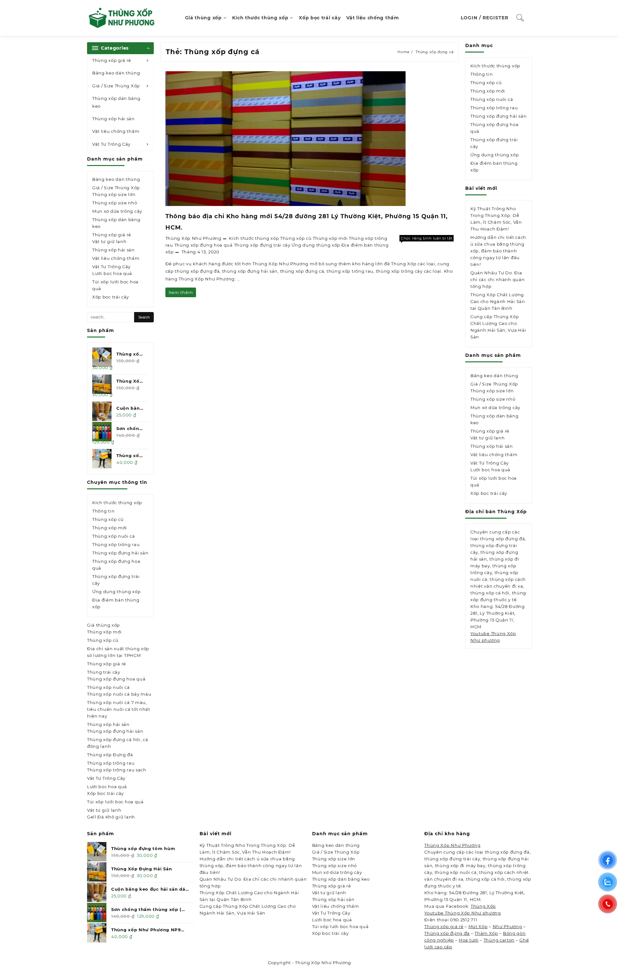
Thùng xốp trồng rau (116, 544)
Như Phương (507, 926)
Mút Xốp (478, 926)
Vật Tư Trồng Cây (111, 144)
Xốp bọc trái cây (110, 296)
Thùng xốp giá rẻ (111, 60)
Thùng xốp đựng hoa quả (116, 678)
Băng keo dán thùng (116, 72)
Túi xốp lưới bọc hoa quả (115, 285)
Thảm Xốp (486, 933)
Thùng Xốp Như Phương (193, 238)
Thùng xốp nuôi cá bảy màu (119, 694)
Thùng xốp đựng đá (447, 933)
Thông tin (103, 511)
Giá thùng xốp (103, 625)
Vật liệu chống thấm (115, 131)
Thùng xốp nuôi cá (113, 536)
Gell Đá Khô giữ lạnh (111, 816)
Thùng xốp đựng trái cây (262, 245)
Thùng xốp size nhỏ (114, 202)
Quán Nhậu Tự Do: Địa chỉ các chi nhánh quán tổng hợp (497, 279)
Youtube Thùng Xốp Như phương (462, 912)
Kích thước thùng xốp (117, 502)
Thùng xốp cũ (107, 519)
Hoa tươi (469, 940)
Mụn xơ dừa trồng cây (117, 211)
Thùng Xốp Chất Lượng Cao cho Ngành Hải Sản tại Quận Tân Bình (497, 301)
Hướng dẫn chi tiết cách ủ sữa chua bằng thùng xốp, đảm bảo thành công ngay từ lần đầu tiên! (498, 251)
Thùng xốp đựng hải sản (120, 552)
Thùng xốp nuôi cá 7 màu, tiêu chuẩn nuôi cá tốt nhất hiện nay (118, 709)
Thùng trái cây (103, 672)
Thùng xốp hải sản (113, 118)
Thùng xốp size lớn (114, 194)
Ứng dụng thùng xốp (116, 591)
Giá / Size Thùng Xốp (116, 85)
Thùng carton (499, 940)
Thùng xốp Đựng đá (110, 754)
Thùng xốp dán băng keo (116, 102)
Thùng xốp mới (109, 527)
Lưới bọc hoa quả (112, 273)
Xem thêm (180, 293)
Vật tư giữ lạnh (109, 241)
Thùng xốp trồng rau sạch (116, 769)
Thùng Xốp (483, 906)
